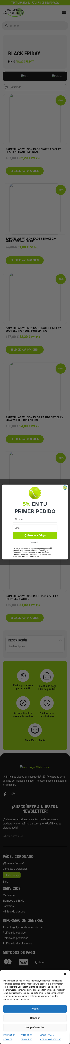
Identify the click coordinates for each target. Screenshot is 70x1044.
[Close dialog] (65, 488)
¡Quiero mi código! (35, 535)
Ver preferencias (35, 1027)
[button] (65, 974)
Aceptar (35, 1008)
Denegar (35, 1018)
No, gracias (35, 542)
